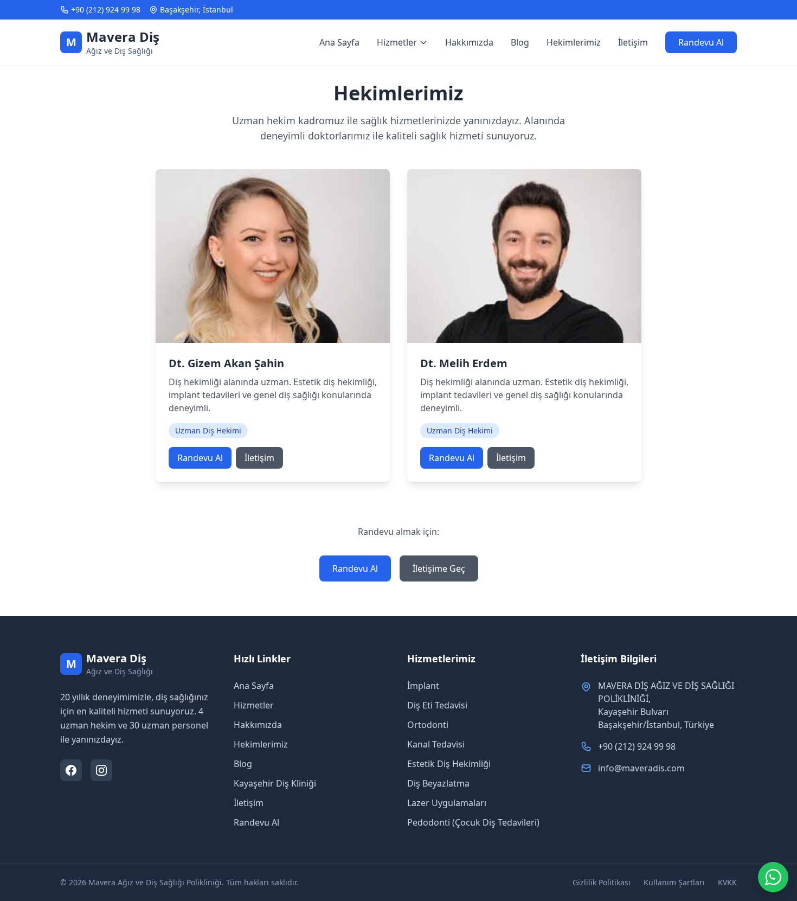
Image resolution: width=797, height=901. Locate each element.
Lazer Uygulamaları (446, 803)
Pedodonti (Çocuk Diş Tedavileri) (473, 822)
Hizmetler (254, 705)
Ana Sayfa (339, 42)
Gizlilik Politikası (602, 882)
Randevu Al (701, 42)
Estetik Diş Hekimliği (449, 764)
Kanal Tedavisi (436, 744)
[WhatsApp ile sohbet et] (773, 877)
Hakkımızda (469, 42)
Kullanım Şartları (674, 882)
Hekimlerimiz (574, 42)
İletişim (633, 42)
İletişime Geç (439, 568)
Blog (520, 42)
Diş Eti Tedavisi (437, 705)
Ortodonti (427, 725)
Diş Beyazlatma (438, 783)
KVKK (727, 882)
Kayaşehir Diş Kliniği (275, 783)
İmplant (423, 686)
